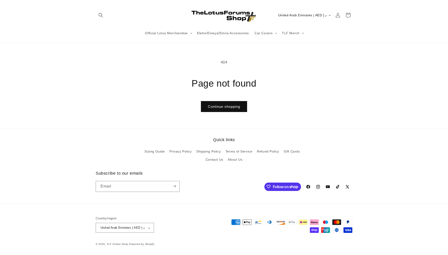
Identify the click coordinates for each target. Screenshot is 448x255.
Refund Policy (268, 151)
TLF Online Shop (117, 244)
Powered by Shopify (142, 244)
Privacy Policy (180, 151)
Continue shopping (224, 107)
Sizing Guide (154, 151)
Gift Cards (292, 151)
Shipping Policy (208, 151)
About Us (235, 159)
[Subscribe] (174, 186)
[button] (101, 15)
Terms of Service (238, 151)
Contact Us (214, 159)
